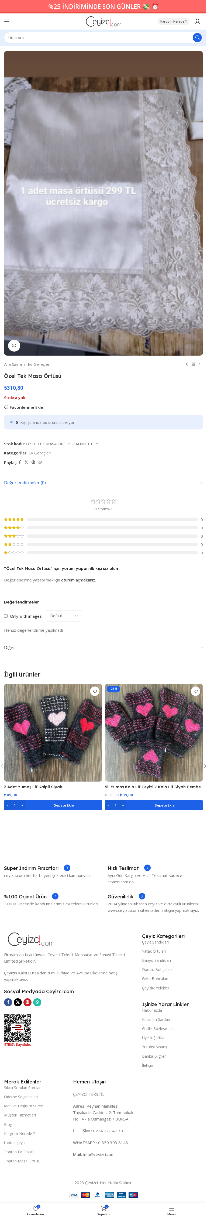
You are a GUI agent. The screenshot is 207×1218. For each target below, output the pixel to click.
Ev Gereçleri (39, 364)
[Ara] (197, 37)
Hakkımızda (152, 1010)
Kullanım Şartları (156, 1019)
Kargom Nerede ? (173, 21)
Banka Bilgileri (154, 1056)
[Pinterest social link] (33, 462)
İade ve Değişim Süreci (24, 1105)
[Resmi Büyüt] (14, 346)
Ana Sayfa (13, 364)
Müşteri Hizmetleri (20, 1115)
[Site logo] (103, 21)
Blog (8, 1124)
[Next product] (199, 364)
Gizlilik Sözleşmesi (157, 1028)
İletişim (148, 1065)
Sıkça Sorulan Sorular (22, 1087)
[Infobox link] (37, 868)
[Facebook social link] (19, 462)
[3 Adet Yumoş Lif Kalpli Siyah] (53, 733)
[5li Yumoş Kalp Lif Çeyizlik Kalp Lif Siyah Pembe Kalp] (154, 733)
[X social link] (26, 462)
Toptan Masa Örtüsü (22, 1160)
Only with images (26, 616)
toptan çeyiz (14, 1142)
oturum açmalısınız (78, 580)
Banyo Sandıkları (156, 960)
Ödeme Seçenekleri (21, 1096)
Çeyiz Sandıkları (155, 942)
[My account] (197, 21)
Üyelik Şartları (153, 1037)
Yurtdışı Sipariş (154, 1046)
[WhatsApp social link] (40, 462)
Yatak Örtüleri (154, 951)
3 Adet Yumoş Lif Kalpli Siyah (33, 786)
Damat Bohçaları (157, 969)
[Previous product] (187, 364)
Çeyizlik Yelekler (155, 988)
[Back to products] (193, 364)
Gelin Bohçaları (155, 978)
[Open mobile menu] (6, 21)
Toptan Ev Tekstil (19, 1151)
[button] (53, 805)
